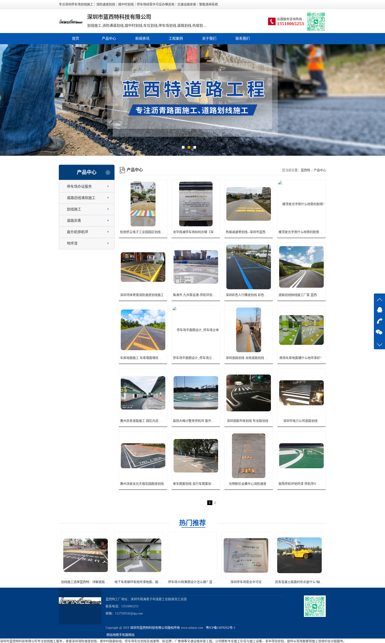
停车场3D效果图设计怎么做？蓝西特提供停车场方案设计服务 (103, 582)
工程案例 (176, 38)
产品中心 (109, 38)
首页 (75, 38)
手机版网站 (127, 635)
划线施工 (74, 209)
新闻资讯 (142, 38)
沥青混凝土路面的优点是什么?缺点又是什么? (199, 582)
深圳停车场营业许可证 (139, 582)
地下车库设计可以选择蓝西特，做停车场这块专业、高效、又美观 (320, 582)
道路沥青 (74, 221)
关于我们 (209, 38)
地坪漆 (72, 243)
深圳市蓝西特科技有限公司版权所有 (155, 627)
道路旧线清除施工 (81, 198)
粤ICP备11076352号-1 (219, 627)
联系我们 (243, 38)
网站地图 (112, 635)
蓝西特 (305, 170)
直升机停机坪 (77, 232)
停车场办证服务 (79, 186)
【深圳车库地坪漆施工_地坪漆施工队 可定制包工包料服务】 (263, 582)
